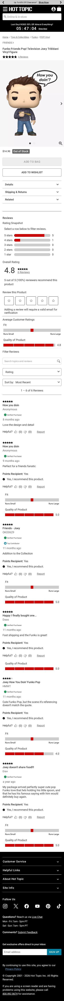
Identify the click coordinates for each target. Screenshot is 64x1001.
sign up (54, 952)
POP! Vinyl (45, 37)
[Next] (61, 2)
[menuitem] (59, 9)
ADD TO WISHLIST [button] (32, 172)
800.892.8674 (10, 993)
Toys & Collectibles (20, 37)
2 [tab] (34, 143)
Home (5, 37)
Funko (35, 37)
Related (9, 199)
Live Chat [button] (37, 916)
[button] (4, 9)
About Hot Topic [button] (13, 879)
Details (9, 184)
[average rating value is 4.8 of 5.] (10, 57)
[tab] (32, 103)
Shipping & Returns (16, 192)
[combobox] (32, 16)
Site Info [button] (8, 887)
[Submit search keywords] (5, 16)
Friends (7, 42)
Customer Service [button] (14, 861)
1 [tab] (30, 143)
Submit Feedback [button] (28, 932)
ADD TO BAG (32, 161)
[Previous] (3, 2)
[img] (5, 906)
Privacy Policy (13, 969)
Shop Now (44, 2)
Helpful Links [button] (11, 870)
